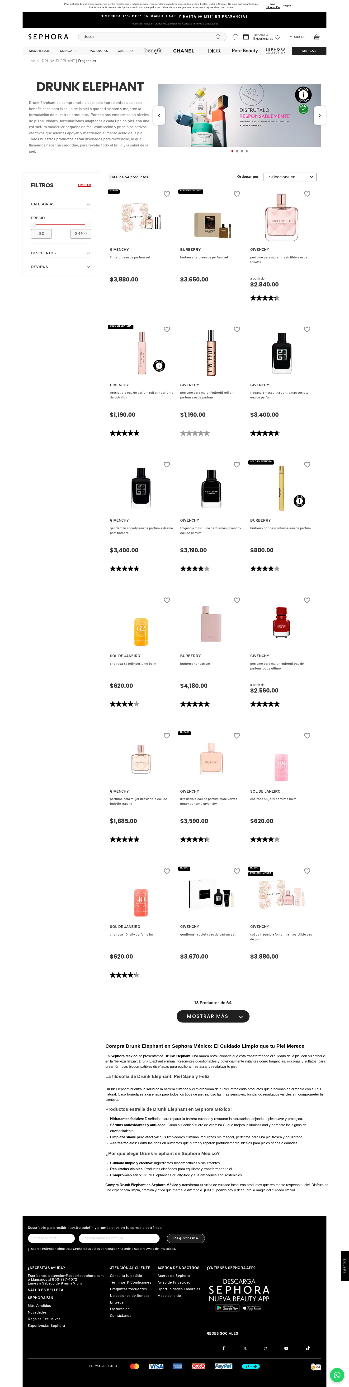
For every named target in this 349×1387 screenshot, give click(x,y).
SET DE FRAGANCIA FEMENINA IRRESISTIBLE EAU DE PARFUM (281, 937)
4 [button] (247, 151)
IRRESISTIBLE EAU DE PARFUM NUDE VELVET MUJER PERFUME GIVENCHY (208, 801)
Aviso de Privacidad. (161, 1249)
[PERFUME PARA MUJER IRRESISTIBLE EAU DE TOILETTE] (281, 217)
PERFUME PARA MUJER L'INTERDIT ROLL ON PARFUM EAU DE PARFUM (206, 395)
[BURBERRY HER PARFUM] (211, 624)
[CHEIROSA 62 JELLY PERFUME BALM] (141, 624)
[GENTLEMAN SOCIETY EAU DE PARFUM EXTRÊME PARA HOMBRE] (141, 488)
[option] (239, 115)
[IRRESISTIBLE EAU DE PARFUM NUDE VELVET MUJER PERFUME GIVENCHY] (211, 759)
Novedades (37, 1312)
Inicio (34, 61)
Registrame (186, 1238)
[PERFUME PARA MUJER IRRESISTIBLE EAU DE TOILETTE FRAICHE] (141, 759)
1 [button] (232, 151)
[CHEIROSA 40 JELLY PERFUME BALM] (141, 894)
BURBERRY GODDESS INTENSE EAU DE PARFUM (280, 528)
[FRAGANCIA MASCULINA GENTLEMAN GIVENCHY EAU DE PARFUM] (211, 488)
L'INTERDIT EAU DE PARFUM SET (130, 257)
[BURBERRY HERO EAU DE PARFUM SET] (211, 217)
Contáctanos (120, 1316)
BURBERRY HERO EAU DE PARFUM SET (204, 257)
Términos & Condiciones (130, 1283)
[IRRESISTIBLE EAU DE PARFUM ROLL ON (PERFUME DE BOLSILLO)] (141, 353)
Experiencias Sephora (46, 1326)
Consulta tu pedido (126, 1276)
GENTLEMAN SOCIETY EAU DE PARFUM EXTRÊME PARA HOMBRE (141, 531)
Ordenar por (248, 177)
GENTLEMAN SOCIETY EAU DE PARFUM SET (208, 934)
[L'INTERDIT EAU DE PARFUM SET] (141, 217)
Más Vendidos (39, 1306)
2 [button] (237, 151)
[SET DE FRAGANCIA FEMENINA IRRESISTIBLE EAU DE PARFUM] (281, 894)
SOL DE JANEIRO (125, 656)
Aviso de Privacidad (173, 1283)
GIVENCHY (119, 250)
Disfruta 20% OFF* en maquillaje (138, 16)
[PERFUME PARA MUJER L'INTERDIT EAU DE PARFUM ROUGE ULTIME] (281, 624)
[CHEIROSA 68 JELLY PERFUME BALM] (281, 759)
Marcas (309, 51)
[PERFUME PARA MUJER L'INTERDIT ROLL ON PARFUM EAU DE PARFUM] (211, 353)
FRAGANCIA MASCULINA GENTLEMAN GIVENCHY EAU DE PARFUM (210, 531)
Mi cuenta (297, 37)
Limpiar (84, 185)
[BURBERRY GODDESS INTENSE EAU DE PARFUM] (281, 488)
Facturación (120, 1309)
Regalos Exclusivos (44, 1319)
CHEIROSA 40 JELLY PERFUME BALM (133, 934)
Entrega (116, 1303)
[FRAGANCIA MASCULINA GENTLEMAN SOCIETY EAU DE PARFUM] (281, 353)
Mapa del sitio (169, 1296)
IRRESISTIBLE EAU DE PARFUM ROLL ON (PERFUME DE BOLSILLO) (141, 395)
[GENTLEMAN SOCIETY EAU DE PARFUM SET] (211, 894)
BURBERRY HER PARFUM (195, 664)
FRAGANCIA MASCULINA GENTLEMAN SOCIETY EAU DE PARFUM (279, 395)
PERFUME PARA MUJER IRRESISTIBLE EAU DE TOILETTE (278, 260)
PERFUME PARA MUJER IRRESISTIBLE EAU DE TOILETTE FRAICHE (138, 801)
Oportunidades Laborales (178, 1289)
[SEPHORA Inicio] (48, 37)
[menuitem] (39, 51)
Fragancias (87, 61)
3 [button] (242, 151)
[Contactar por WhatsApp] (337, 1375)
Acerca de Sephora (173, 1276)
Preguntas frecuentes (128, 1289)
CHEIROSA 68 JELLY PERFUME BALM (273, 799)
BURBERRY (190, 250)
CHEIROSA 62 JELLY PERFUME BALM (133, 664)
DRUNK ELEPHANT (58, 61)
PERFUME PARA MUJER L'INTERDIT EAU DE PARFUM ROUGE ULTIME (277, 666)
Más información (273, 6)
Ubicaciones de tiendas (129, 1296)
